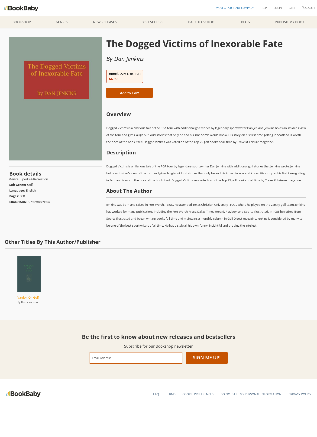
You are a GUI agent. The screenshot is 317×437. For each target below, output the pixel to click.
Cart (292, 8)
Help (264, 8)
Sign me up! (207, 357)
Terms (170, 394)
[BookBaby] (25, 8)
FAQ (156, 394)
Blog (245, 22)
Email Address (101, 358)
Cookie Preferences (197, 394)
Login (278, 8)
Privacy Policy (299, 394)
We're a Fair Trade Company (235, 8)
